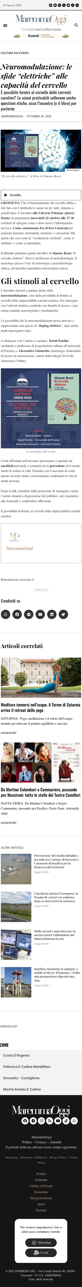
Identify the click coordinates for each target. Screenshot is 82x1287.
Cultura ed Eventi (15, 53)
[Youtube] (68, 5)
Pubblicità (41, 1157)
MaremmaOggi (19, 548)
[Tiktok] (72, 5)
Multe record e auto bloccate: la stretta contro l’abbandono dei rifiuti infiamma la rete (54, 935)
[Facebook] (50, 5)
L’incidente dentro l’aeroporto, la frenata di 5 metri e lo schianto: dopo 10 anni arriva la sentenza (56, 897)
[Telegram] (55, 5)
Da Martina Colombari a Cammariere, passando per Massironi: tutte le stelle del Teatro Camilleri (40, 792)
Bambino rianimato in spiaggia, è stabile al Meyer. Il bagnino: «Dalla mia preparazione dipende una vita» (57, 974)
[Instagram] (59, 5)
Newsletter (27, 1157)
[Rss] (64, 5)
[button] (5, 25)
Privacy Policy (58, 1157)
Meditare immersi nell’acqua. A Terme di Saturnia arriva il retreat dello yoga (40, 707)
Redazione (12, 1157)
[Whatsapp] (77, 5)
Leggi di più (8, 733)
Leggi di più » (42, 872)
